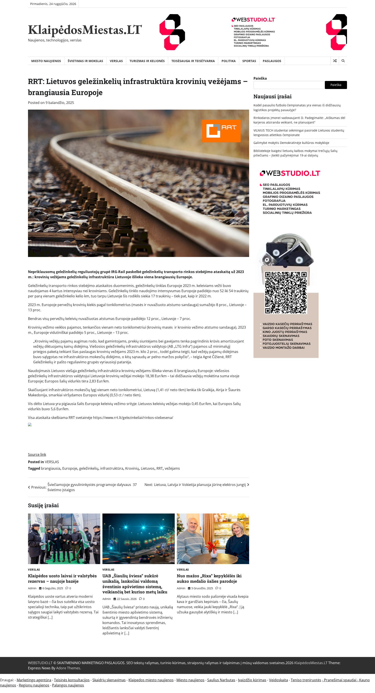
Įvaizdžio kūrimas (252, 680)
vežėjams (172, 468)
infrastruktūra (111, 468)
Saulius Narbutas (221, 680)
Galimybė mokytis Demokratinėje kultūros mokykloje (291, 143)
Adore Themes (68, 668)
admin (32, 588)
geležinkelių (88, 468)
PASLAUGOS (272, 61)
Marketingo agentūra (34, 680)
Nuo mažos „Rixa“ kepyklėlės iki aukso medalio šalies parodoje (209, 578)
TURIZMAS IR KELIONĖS (147, 61)
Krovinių (132, 468)
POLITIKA (229, 61)
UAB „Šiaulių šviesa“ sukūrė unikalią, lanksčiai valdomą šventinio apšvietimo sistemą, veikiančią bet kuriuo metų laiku (134, 583)
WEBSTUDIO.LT (40, 662)
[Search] (343, 61)
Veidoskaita (278, 680)
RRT (159, 468)
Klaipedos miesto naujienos (151, 680)
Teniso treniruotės (306, 680)
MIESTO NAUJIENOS (46, 61)
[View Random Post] (335, 61)
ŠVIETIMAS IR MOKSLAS (85, 61)
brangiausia (50, 468)
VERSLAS (116, 61)
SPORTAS (249, 61)
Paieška (260, 78)
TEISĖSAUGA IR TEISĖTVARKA (193, 61)
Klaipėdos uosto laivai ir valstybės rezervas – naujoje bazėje (62, 578)
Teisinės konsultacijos (72, 680)
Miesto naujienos (190, 680)
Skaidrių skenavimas (109, 680)
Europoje (69, 468)
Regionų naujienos (34, 685)
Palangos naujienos (68, 685)
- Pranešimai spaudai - (340, 680)
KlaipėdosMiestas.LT (85, 29)
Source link (37, 454)
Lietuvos (148, 468)
